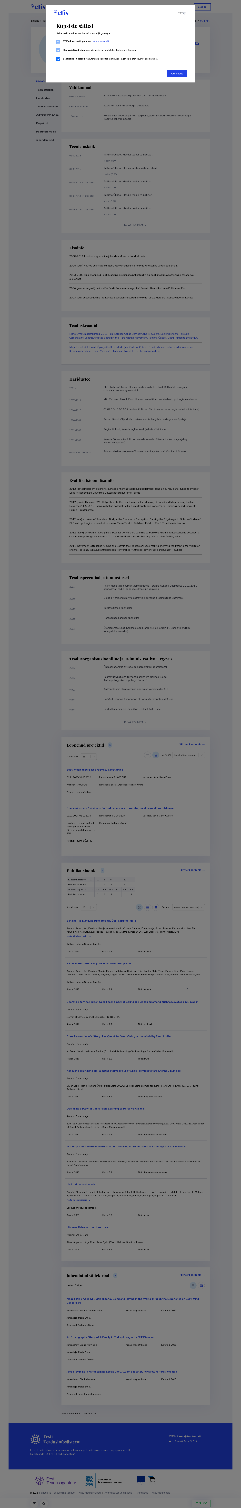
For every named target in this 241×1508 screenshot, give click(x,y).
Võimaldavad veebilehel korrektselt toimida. (99, 50)
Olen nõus (177, 73)
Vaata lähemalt (101, 41)
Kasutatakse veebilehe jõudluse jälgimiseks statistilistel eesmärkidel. (110, 58)
